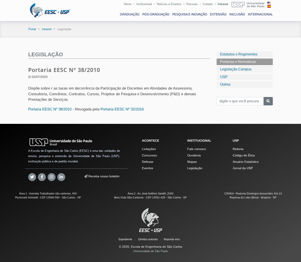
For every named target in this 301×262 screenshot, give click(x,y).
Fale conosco (196, 149)
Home (127, 4)
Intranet (223, 4)
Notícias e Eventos (169, 4)
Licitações (149, 149)
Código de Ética (244, 155)
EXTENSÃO (218, 14)
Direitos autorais (148, 239)
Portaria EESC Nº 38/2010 (49, 109)
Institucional (144, 4)
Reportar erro (172, 239)
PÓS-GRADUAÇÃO (155, 14)
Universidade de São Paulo (150, 251)
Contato (208, 4)
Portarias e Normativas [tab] (238, 62)
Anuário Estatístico (246, 161)
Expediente (125, 239)
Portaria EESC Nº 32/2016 (122, 109)
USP (224, 77)
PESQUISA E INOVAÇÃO (189, 14)
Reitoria (238, 149)
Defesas (147, 161)
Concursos (149, 155)
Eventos (147, 168)
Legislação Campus (235, 69)
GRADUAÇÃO (129, 14)
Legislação (194, 168)
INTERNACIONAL (260, 14)
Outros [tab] (225, 84)
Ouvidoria (194, 155)
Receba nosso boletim (103, 176)
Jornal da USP (243, 168)
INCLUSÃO (237, 14)
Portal (32, 29)
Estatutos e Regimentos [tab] (238, 54)
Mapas (192, 161)
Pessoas (192, 4)
